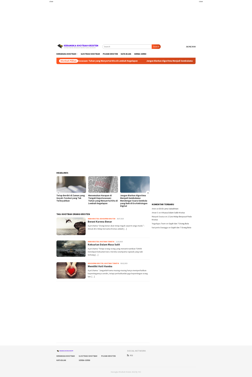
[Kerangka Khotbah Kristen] (78, 46)
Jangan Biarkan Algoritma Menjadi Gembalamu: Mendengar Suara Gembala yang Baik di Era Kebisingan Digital (190, 61)
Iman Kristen (93, 219)
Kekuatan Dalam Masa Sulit (104, 244)
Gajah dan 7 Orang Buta (179, 223)
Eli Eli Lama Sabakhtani (168, 208)
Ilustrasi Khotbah (88, 356)
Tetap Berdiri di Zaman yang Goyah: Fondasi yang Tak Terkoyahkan (70, 198)
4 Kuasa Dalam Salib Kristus (173, 212)
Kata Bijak (61, 360)
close (51, 1)
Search (156, 46)
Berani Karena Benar (100, 221)
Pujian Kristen (108, 356)
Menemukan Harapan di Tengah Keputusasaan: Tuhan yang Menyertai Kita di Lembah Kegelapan (78, 61)
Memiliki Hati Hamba (100, 266)
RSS (131, 355)
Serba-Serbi (84, 360)
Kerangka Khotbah (65, 356)
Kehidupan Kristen (107, 219)
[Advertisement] (39, 58)
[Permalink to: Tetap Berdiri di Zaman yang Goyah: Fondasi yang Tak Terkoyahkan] (71, 184)
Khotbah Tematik (107, 242)
